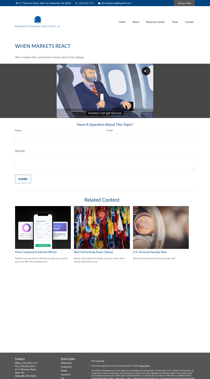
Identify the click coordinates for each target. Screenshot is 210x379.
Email (110, 130)
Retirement (66, 362)
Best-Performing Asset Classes (93, 252)
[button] (122, 22)
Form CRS (100, 361)
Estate (64, 370)
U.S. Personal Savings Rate (150, 252)
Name (18, 130)
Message (20, 151)
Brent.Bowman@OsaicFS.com (116, 3)
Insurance (66, 374)
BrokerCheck (145, 365)
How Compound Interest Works (36, 252)
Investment (66, 366)
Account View (184, 3)
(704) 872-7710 (86, 3)
